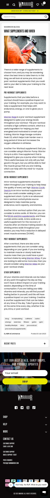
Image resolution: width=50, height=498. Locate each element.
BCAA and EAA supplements (21, 216)
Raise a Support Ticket (10, 454)
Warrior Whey (33, 258)
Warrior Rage (10, 117)
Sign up (25, 381)
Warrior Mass (31, 264)
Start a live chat (8, 446)
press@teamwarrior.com (11, 463)
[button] (7, 4)
